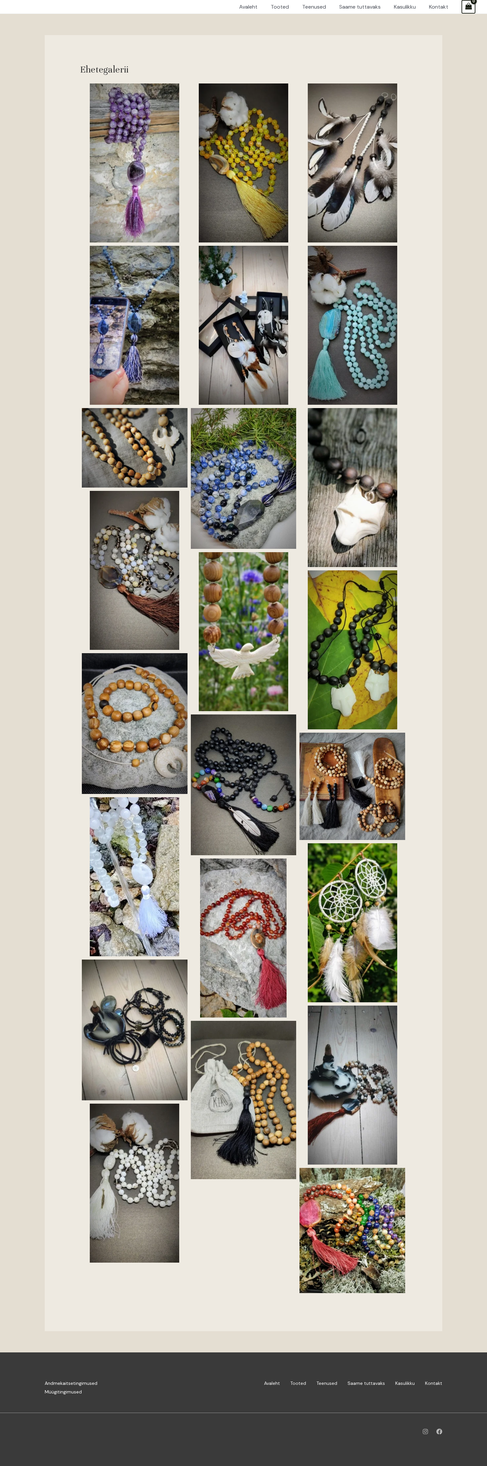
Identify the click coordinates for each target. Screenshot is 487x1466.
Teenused (326, 1383)
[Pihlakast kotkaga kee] (244, 631)
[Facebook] (439, 1432)
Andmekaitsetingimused (71, 1383)
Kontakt (433, 1383)
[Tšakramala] (352, 1230)
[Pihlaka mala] (244, 1100)
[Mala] (244, 162)
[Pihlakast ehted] (352, 786)
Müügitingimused (63, 1392)
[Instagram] (425, 1432)
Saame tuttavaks (366, 1383)
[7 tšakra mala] (244, 784)
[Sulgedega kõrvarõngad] (352, 162)
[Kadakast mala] (135, 448)
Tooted (298, 1383)
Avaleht (272, 1383)
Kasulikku (405, 1383)
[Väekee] (135, 162)
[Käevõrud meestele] (135, 1030)
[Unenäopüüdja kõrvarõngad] (352, 922)
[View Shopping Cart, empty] (468, 7)
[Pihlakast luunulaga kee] (135, 723)
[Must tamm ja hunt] (352, 487)
